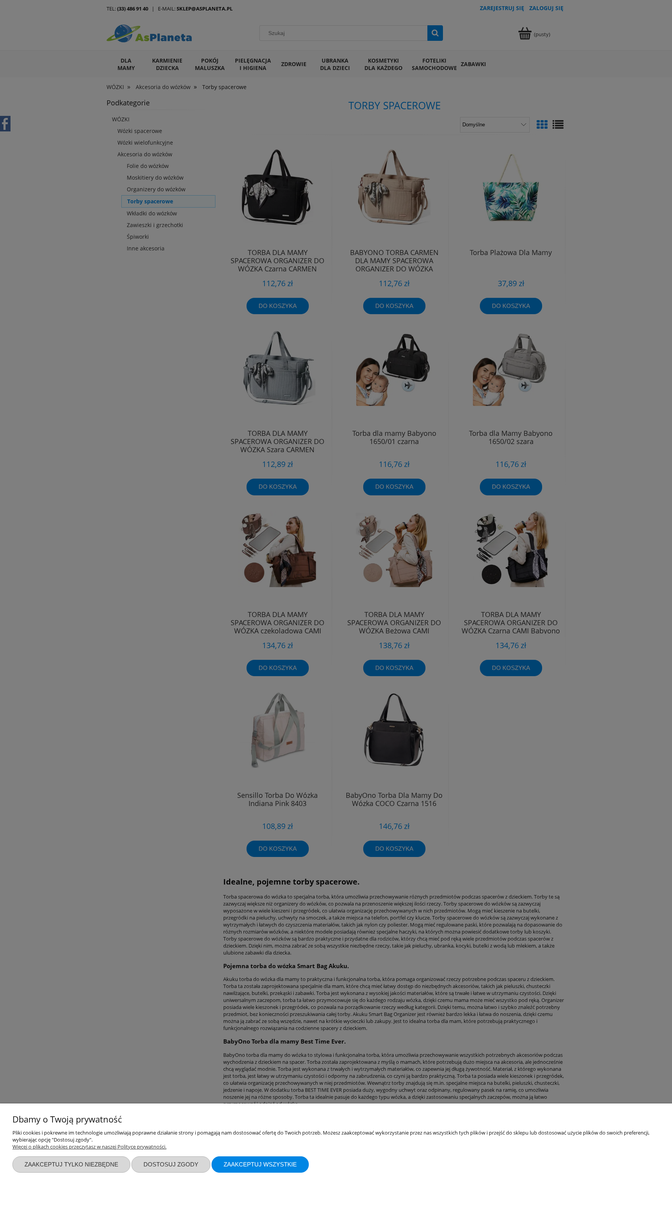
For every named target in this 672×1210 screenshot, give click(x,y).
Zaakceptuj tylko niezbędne (71, 1164)
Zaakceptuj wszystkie (260, 1164)
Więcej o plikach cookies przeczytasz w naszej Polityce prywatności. (89, 1146)
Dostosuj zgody (171, 1164)
